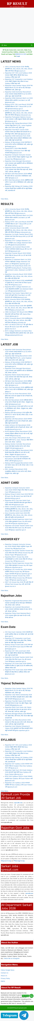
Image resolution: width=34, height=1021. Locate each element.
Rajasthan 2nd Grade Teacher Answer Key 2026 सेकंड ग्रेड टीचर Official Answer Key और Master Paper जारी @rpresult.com (19, 553)
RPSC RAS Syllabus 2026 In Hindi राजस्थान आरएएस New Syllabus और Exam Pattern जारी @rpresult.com (19, 778)
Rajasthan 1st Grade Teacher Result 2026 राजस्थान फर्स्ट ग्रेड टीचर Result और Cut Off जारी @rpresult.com (19, 236)
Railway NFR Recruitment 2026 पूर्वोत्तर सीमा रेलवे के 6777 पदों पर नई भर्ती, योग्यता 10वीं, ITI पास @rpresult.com (18, 415)
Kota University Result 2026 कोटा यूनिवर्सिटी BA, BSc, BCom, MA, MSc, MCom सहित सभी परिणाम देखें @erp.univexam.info (19, 308)
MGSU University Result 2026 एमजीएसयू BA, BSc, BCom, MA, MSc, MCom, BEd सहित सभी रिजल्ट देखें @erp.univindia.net (19, 320)
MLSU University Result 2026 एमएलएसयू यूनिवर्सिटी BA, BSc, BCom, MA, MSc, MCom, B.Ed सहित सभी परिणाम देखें (19, 301)
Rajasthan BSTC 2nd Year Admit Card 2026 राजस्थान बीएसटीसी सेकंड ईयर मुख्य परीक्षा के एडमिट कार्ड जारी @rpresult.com (18, 502)
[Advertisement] (17, 25)
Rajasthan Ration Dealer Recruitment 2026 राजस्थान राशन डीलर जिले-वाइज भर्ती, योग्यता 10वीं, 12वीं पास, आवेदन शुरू (18, 169)
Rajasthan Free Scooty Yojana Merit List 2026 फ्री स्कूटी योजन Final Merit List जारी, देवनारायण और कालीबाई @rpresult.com (18, 295)
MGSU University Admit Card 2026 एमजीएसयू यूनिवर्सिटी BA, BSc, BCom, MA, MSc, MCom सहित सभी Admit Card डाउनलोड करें (19, 509)
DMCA (3, 981)
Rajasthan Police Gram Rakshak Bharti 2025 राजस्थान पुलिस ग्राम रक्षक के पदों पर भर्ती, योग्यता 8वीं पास (17, 615)
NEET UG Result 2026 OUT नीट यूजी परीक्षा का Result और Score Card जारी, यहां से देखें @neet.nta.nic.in (19, 327)
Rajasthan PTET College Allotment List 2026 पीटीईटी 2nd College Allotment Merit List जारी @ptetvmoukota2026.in (18, 243)
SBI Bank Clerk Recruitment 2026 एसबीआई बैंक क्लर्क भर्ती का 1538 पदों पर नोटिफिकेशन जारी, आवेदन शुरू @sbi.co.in (18, 176)
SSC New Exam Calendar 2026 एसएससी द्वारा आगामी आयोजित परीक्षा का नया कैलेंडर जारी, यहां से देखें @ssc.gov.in (19, 634)
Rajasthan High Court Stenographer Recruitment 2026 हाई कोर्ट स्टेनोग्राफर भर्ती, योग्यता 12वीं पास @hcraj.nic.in (18, 459)
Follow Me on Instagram (11, 958)
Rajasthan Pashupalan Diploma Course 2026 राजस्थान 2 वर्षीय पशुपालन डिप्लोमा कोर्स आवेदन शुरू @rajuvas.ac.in (19, 119)
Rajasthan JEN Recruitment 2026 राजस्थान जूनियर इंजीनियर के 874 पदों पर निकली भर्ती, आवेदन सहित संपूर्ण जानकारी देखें (18, 421)
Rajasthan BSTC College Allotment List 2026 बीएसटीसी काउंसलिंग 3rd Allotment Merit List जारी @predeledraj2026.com (19, 289)
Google (18, 56)
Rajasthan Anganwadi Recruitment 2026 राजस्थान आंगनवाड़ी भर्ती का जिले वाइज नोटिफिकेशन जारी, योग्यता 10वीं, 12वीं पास (18, 603)
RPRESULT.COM (20, 54)
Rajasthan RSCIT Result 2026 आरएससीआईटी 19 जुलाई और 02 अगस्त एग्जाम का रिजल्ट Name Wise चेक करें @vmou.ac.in (19, 283)
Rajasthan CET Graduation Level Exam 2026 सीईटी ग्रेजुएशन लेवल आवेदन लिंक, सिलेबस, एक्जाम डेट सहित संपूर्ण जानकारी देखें (18, 640)
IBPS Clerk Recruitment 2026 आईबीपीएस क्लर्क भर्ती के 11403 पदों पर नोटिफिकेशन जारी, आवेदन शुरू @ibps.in (19, 182)
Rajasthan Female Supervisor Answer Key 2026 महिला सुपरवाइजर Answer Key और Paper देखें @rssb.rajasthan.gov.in (19, 565)
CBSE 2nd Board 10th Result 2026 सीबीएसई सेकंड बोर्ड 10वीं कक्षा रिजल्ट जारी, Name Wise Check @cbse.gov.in (19, 314)
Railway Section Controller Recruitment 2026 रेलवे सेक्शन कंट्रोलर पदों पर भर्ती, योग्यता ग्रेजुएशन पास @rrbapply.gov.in (18, 446)
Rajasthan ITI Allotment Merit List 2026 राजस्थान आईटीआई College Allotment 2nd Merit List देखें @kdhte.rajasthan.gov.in (18, 262)
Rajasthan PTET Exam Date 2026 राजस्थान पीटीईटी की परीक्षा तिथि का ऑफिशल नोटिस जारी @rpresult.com (18, 672)
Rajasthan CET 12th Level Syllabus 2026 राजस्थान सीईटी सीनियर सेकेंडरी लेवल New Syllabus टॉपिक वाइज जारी (18, 75)
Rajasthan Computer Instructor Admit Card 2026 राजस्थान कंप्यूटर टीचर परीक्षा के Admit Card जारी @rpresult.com (19, 490)
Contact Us (4, 973)
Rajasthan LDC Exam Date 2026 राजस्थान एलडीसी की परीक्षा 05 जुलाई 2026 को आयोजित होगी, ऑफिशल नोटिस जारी (19, 666)
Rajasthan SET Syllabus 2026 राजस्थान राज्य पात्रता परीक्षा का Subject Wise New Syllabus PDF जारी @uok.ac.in (18, 766)
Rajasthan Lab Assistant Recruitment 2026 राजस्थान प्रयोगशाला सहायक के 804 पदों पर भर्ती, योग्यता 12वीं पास (18, 609)
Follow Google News (7, 970)
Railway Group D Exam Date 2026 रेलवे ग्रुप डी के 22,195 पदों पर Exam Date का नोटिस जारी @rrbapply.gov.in (19, 647)
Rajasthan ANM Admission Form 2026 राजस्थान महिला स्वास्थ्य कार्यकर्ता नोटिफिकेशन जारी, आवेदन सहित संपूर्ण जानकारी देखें (18, 138)
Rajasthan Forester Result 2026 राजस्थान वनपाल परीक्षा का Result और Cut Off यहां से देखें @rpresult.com (18, 255)
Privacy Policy (5, 978)
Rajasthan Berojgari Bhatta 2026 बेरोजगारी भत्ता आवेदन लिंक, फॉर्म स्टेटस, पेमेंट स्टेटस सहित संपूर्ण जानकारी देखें (19, 716)
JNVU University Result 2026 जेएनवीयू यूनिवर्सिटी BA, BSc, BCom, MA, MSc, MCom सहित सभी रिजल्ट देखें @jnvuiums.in (18, 69)
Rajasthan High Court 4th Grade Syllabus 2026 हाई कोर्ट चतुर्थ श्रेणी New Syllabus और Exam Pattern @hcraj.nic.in (18, 772)
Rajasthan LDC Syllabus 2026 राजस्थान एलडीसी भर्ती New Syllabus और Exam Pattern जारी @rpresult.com (18, 785)
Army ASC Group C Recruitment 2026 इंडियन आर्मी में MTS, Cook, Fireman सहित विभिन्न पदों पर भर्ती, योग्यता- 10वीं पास (19, 440)
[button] (32, 45)
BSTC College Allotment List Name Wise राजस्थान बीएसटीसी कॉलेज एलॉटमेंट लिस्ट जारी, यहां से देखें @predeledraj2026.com (19, 333)
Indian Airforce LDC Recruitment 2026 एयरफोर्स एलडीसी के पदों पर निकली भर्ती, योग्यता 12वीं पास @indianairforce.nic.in (18, 427)
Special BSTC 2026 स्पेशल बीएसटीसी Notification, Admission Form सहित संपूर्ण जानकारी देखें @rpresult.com (17, 151)
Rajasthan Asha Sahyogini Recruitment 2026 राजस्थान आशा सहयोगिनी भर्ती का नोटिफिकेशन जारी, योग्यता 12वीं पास (19, 163)
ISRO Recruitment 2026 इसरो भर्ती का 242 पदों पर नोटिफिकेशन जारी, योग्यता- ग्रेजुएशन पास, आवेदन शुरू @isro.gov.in (19, 408)
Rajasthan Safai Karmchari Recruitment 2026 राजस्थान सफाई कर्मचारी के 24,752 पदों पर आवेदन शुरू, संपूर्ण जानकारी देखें (18, 94)
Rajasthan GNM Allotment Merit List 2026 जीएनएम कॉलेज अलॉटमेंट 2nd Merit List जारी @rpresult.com (19, 100)
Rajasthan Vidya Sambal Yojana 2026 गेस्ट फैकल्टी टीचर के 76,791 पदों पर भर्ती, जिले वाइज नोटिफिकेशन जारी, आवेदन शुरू (19, 88)
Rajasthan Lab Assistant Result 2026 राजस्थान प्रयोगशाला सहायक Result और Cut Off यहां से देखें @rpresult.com (18, 249)
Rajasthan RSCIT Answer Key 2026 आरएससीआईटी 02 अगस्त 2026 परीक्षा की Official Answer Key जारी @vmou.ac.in (18, 559)
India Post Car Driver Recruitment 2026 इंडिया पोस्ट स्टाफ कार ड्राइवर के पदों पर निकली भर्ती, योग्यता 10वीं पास (18, 396)
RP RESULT (17, 3)
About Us (4, 975)
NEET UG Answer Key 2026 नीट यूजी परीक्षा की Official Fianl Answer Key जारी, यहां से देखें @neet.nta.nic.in (19, 584)
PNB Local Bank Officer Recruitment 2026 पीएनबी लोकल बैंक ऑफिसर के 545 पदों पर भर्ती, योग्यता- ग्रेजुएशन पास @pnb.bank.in (19, 452)
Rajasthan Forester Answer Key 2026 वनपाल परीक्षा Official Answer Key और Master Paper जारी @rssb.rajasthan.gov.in (18, 578)
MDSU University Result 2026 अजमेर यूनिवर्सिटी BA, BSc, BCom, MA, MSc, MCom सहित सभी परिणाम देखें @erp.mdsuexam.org (18, 113)
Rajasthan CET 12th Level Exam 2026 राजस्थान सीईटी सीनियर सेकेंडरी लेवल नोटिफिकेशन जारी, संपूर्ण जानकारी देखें (18, 653)
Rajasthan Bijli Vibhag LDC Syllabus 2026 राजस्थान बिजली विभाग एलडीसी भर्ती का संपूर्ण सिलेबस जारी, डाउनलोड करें (19, 188)
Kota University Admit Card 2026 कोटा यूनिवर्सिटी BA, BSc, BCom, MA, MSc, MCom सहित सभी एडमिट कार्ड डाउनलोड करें (18, 515)
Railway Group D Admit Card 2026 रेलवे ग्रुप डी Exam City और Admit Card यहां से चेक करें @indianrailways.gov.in (19, 496)
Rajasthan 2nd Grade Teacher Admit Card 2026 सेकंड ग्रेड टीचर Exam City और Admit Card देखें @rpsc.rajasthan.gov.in (19, 528)
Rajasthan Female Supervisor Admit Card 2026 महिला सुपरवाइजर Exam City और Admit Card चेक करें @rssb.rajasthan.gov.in (18, 521)
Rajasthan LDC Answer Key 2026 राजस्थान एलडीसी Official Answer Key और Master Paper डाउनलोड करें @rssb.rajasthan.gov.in (18, 572)
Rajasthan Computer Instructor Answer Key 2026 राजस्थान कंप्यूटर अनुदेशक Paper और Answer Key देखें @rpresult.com (18, 157)
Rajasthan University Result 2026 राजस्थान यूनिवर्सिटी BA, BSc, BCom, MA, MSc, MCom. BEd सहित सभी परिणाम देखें (19, 276)
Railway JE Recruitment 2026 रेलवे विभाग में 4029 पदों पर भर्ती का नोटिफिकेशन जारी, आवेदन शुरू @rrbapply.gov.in (19, 144)
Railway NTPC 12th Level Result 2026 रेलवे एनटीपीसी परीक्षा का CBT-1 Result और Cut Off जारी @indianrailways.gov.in (19, 106)
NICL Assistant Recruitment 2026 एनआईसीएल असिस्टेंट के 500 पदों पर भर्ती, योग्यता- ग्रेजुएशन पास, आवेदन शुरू (18, 471)
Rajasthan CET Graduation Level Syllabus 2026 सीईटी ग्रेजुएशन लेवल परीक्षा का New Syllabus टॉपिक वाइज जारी (19, 81)
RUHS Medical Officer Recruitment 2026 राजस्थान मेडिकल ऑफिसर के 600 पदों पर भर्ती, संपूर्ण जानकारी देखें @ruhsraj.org (18, 433)
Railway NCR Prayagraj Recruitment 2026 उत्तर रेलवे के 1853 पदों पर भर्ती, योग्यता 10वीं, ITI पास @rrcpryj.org (19, 465)
